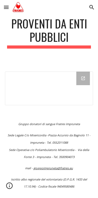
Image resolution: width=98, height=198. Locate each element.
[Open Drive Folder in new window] (83, 78)
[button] (6, 7)
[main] (49, 33)
